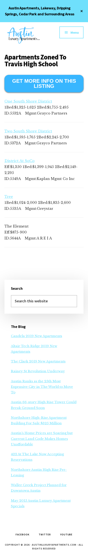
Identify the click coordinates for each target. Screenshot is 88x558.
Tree (8, 196)
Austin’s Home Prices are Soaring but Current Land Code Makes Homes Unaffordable (42, 438)
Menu (74, 32)
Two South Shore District (28, 131)
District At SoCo (19, 161)
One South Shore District (28, 101)
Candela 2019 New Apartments (36, 336)
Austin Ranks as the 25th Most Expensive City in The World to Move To (42, 386)
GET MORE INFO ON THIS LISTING (44, 83)
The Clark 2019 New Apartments (38, 361)
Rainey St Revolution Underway (38, 371)
